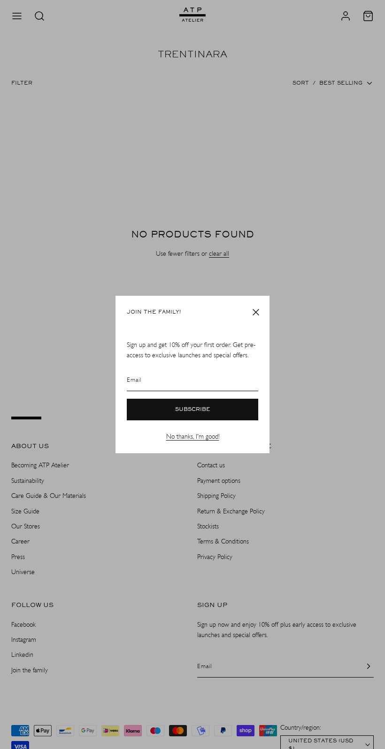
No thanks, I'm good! (192, 437)
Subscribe (192, 409)
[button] (256, 312)
